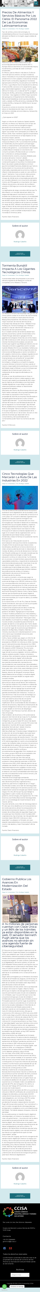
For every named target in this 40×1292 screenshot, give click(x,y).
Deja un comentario (8, 28)
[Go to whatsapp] (4, 1286)
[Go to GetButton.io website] (4, 1290)
